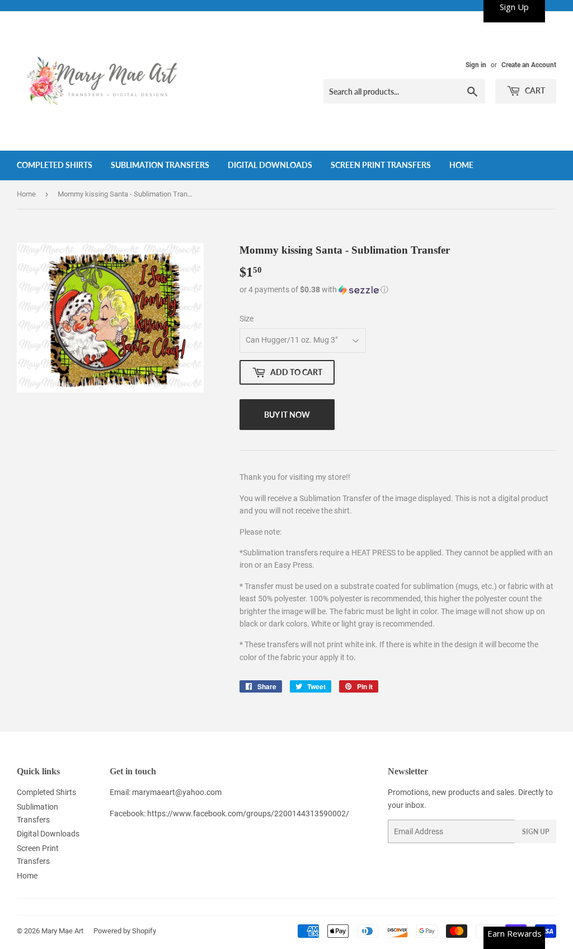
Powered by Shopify (124, 931)
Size (246, 318)
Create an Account (528, 65)
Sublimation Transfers (160, 165)
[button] (397, 289)
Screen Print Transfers (381, 165)
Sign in (476, 65)
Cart (534, 90)
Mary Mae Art (62, 931)
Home (461, 165)
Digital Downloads (270, 165)
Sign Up (535, 832)
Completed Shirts (54, 165)
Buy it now (287, 414)
